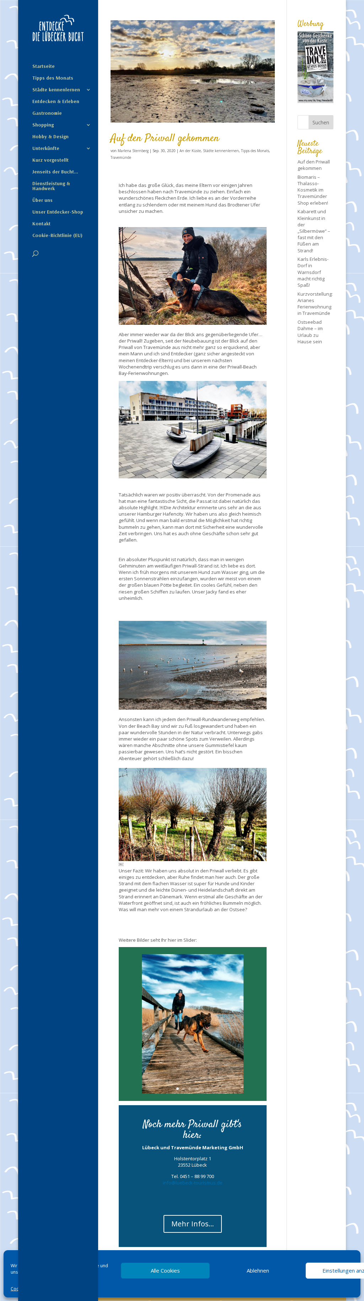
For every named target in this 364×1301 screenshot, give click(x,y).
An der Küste (190, 150)
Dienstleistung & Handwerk (51, 186)
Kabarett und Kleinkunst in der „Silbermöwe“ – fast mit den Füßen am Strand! (314, 230)
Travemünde (121, 157)
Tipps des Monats (52, 78)
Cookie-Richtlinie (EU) (57, 235)
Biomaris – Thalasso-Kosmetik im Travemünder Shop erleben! (313, 190)
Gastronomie (47, 113)
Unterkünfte (45, 148)
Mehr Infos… (192, 1224)
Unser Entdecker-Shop (57, 212)
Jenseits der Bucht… (55, 172)
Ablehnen (258, 1270)
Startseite (43, 66)
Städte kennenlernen (56, 90)
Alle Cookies (165, 1270)
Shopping (43, 125)
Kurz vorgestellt (50, 160)
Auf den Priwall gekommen (165, 138)
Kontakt (41, 224)
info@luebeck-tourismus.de (193, 1182)
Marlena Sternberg (133, 150)
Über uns (42, 200)
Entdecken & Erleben (55, 101)
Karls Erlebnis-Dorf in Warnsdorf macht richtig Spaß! (313, 272)
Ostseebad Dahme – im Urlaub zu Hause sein (310, 332)
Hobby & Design (50, 137)
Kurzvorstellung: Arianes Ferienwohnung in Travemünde (315, 304)
